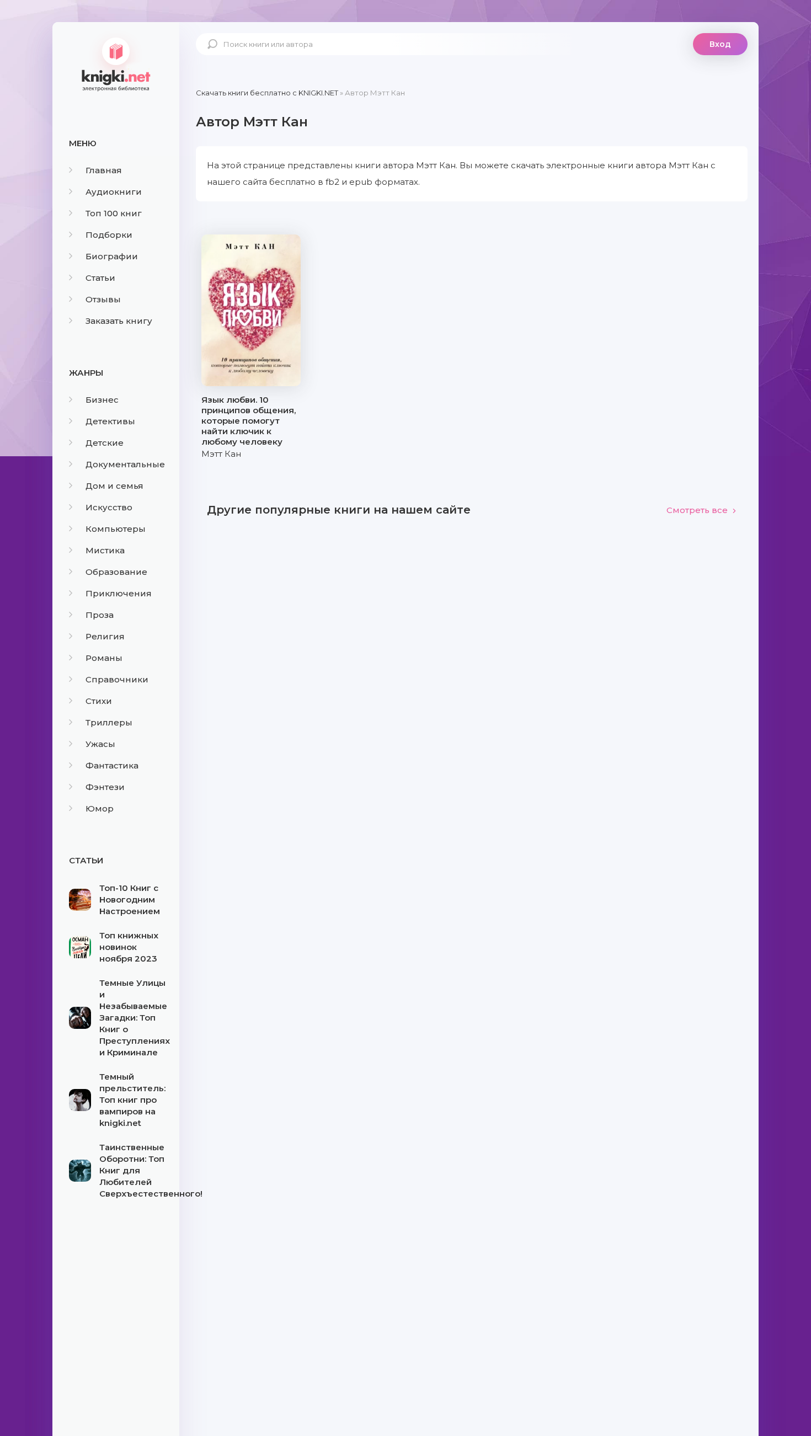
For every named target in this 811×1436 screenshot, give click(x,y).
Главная (104, 170)
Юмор (100, 808)
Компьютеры (116, 529)
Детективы (110, 421)
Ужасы (100, 744)
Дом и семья (114, 486)
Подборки (109, 234)
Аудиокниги (114, 191)
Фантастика (112, 765)
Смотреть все (697, 510)
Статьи (100, 278)
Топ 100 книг (114, 213)
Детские (105, 442)
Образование (116, 572)
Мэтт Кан (221, 454)
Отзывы (103, 299)
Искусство (109, 507)
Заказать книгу (119, 321)
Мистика (105, 550)
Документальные (125, 464)
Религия (105, 636)
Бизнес (102, 399)
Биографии (112, 256)
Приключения (119, 593)
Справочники (117, 679)
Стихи (99, 701)
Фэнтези (105, 787)
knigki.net (115, 63)
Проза (100, 615)
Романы (104, 658)
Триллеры (109, 722)
